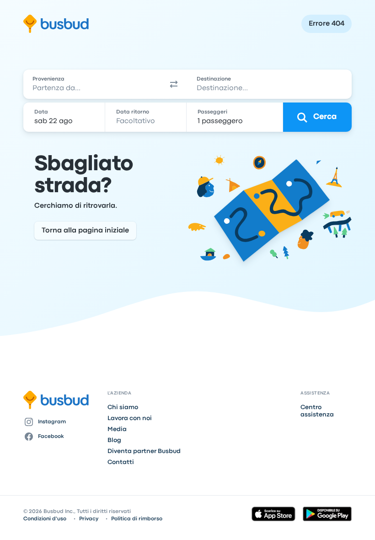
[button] (173, 84)
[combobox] (91, 84)
